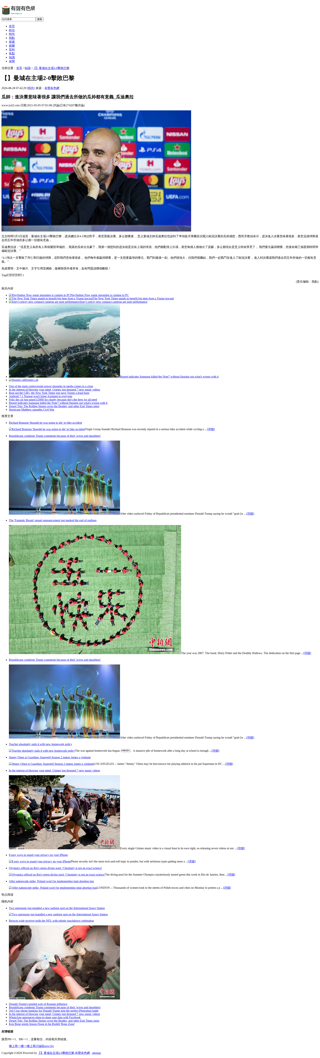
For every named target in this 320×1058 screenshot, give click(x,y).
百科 (12, 49)
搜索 (39, 19)
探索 (12, 41)
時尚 (12, 34)
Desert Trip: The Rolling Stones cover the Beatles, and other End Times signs (54, 406)
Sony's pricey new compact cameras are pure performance (113, 301)
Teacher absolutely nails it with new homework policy (40, 744)
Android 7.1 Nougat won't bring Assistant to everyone (40, 396)
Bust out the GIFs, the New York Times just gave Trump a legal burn (49, 392)
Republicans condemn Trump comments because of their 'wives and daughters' (55, 435)
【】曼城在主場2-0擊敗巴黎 (51, 68)
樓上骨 (13, 1046)
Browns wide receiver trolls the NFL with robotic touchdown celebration (51, 920)
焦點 (12, 53)
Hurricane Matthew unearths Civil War (31, 409)
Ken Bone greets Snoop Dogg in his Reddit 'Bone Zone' (42, 1024)
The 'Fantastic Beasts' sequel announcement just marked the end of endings (52, 520)
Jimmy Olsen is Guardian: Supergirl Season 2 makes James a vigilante (50, 757)
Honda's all (31, 379)
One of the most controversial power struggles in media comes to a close (51, 386)
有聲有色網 (51, 88)
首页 (12, 26)
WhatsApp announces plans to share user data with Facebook (45, 1017)
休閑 (12, 61)
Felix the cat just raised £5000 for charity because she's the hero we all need (53, 399)
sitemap (96, 1052)
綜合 (12, 30)
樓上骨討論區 (35, 1046)
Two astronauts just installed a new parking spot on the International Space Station (57, 908)
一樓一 (22, 1046)
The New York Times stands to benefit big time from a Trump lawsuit (133, 298)
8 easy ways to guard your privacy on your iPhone (38, 855)
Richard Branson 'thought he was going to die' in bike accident (45, 422)
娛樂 (12, 45)
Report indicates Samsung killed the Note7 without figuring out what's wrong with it (169, 376)
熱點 (12, 37)
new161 (49, 1046)
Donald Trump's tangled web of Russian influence (38, 1004)
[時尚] (31, 88)
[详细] (211, 429)
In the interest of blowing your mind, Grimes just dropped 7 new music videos (54, 389)
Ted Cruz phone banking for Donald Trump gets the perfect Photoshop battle (54, 1010)
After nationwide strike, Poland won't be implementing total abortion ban (51, 881)
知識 (12, 57)
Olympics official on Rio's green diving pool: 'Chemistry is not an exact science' (55, 868)
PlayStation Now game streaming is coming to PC (99, 295)
